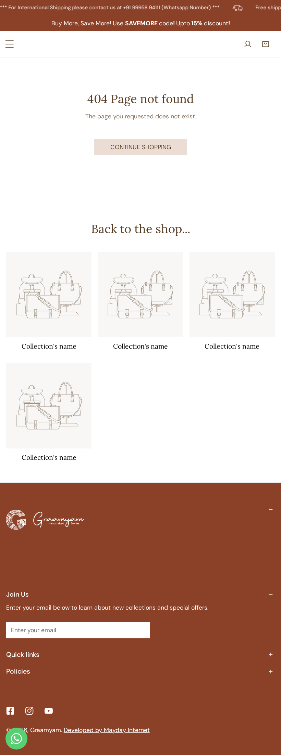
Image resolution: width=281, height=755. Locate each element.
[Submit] (140, 630)
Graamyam (45, 730)
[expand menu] (10, 44)
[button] (267, 44)
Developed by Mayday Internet (107, 730)
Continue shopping (140, 147)
